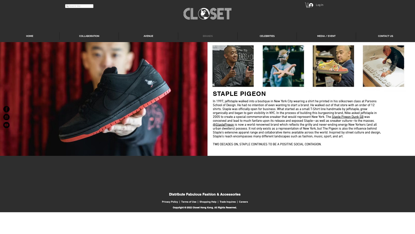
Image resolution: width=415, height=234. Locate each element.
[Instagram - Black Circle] (6, 117)
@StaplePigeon (223, 125)
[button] (308, 5)
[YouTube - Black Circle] (6, 125)
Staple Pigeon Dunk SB (347, 117)
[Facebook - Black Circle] (6, 109)
